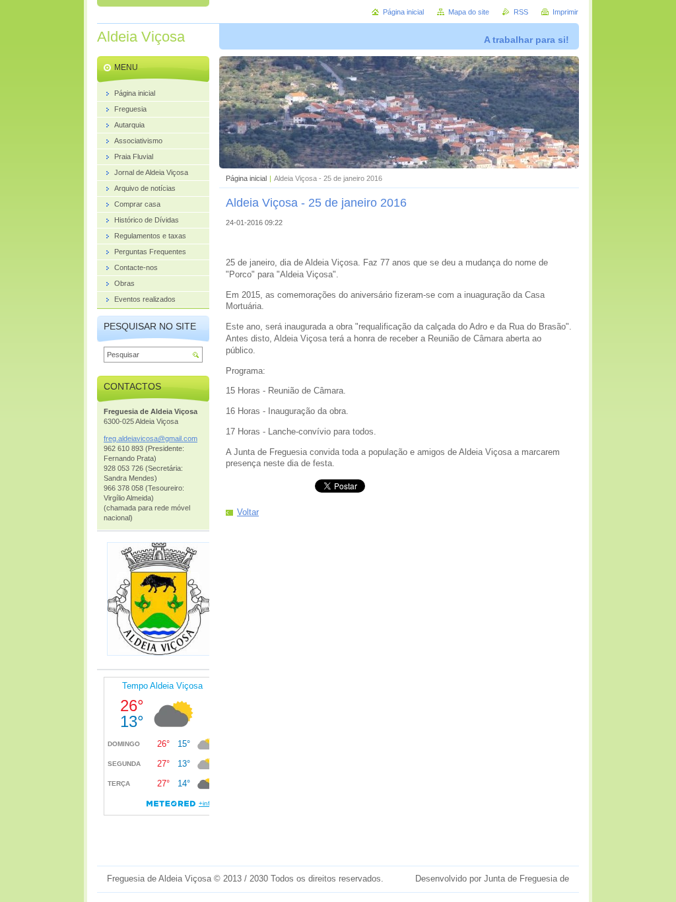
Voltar (248, 512)
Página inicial (246, 178)
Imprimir (565, 12)
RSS (521, 12)
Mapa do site (468, 12)
